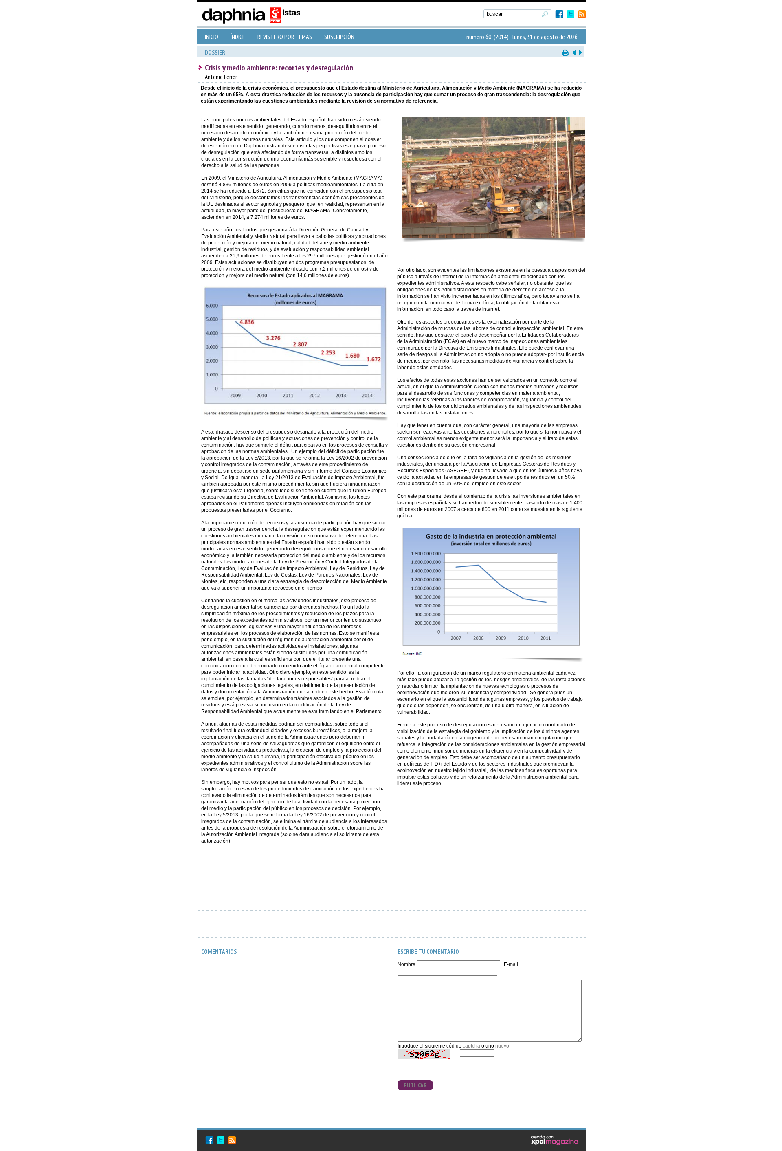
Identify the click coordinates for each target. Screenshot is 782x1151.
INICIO (211, 37)
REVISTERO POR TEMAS (284, 37)
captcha (471, 1046)
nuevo (502, 1046)
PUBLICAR (415, 1085)
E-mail (511, 964)
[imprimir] (565, 52)
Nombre (406, 964)
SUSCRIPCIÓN (339, 37)
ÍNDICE (238, 37)
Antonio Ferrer (221, 77)
